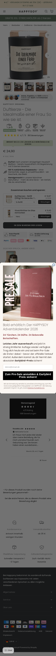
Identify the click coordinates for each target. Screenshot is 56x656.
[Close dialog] (53, 265)
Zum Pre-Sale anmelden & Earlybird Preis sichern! (28, 376)
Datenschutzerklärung (36, 388)
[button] (28, 293)
